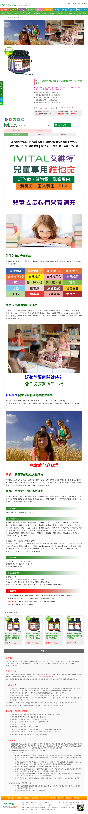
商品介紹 (16, 134)
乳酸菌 (9, 13)
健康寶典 (13, 10)
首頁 (5, 17)
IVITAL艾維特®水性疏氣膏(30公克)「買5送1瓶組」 (12, 636)
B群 (3, 13)
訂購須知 (72, 10)
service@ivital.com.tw (51, 805)
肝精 (65, 13)
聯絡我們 (61, 798)
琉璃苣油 (72, 13)
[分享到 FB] (6, 119)
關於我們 (4, 10)
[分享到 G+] (10, 119)
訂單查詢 (57, 10)
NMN (79, 13)
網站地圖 (76, 798)
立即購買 (62, 125)
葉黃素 (15, 13)
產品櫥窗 (31, 10)
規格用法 (40, 134)
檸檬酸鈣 (51, 13)
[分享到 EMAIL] (23, 119)
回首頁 (69, 3)
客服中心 (48, 10)
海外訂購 (64, 10)
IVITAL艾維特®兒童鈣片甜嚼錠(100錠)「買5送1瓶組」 (74, 636)
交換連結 (69, 798)
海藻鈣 (44, 13)
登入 (85, 3)
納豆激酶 (37, 13)
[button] (31, 61)
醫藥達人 (22, 10)
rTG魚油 (29, 13)
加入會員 (77, 3)
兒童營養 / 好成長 (15, 17)
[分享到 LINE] (14, 119)
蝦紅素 (22, 13)
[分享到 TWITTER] (19, 119)
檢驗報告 (64, 134)
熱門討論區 (52, 798)
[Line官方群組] (1, 103)
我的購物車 (82, 10)
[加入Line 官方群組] (80, 807)
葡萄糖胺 (59, 13)
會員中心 (39, 10)
